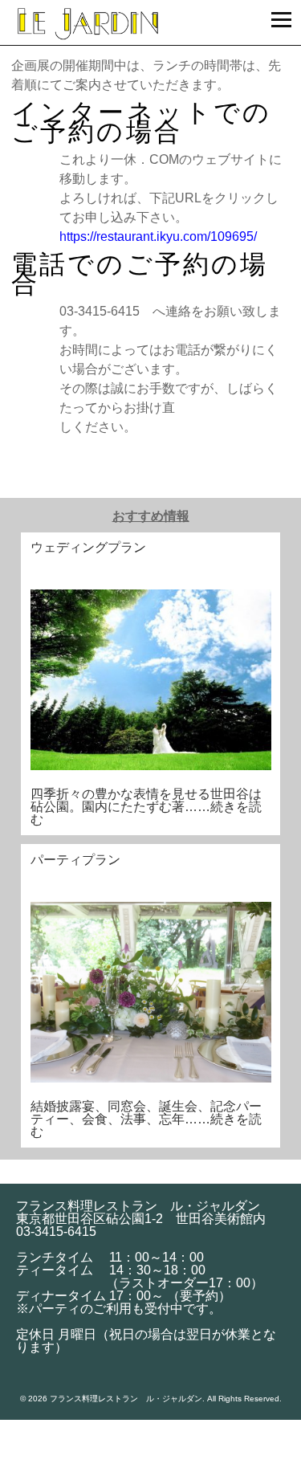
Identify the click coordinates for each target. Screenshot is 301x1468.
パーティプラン (75, 860)
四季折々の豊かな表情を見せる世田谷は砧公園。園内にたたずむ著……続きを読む (146, 806)
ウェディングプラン (88, 547)
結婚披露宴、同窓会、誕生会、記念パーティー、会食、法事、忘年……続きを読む (146, 1119)
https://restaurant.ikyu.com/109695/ (158, 236)
